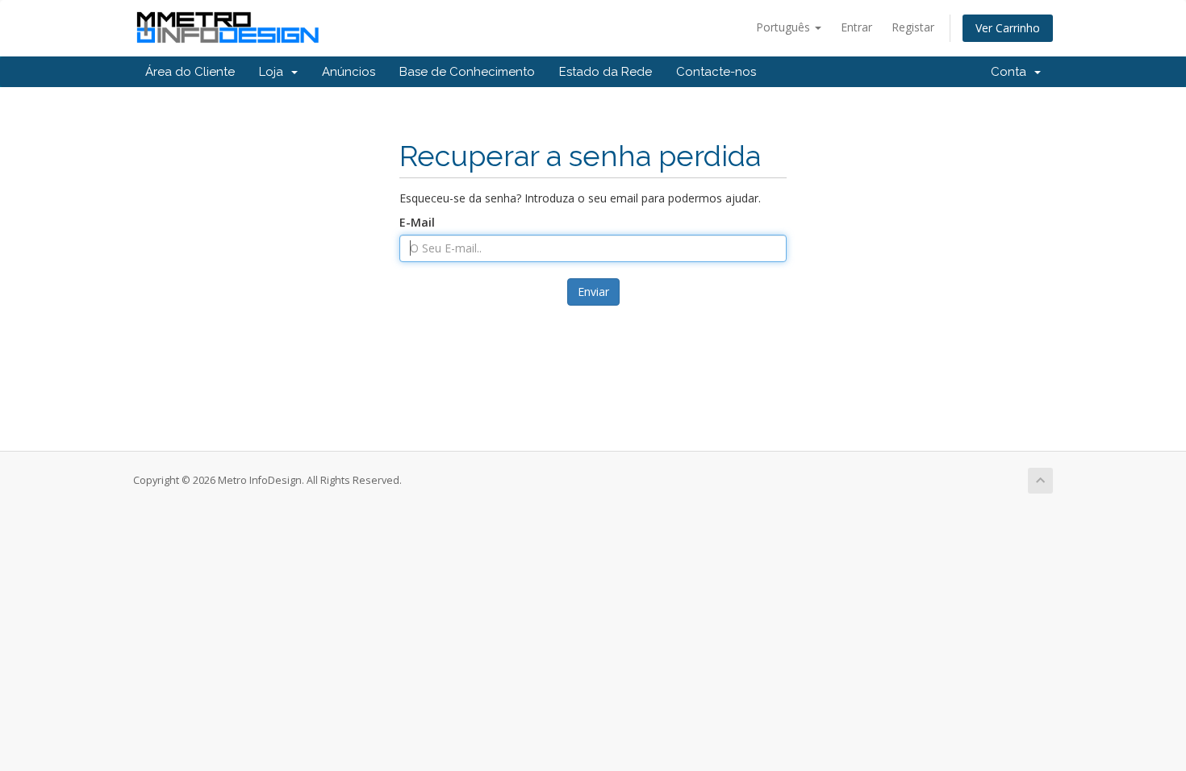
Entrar (856, 27)
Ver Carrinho (1007, 27)
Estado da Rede (605, 72)
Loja (274, 72)
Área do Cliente (190, 72)
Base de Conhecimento (467, 72)
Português (784, 27)
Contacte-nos (716, 72)
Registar (913, 27)
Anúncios (348, 72)
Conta (1012, 72)
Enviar (593, 291)
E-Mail (417, 222)
